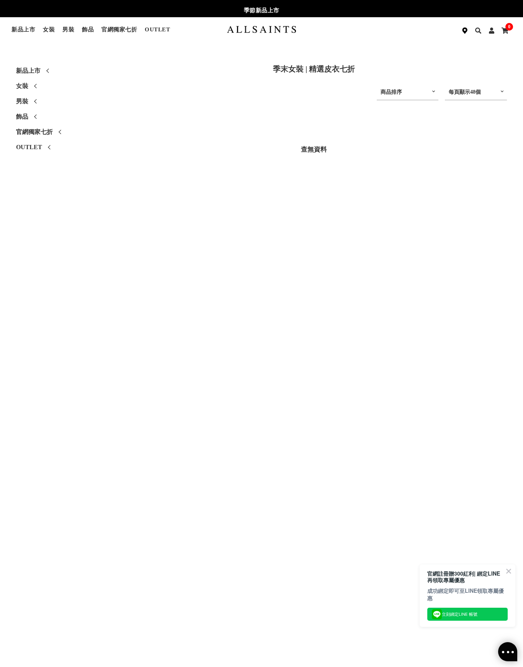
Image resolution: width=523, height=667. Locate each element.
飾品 (88, 29)
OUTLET (157, 29)
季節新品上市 (261, 10)
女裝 (49, 29)
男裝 (68, 29)
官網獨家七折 (119, 29)
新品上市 (23, 29)
